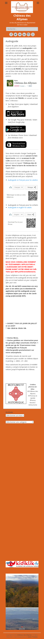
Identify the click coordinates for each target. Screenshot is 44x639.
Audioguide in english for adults (20, 207)
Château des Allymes (24, 635)
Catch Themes (33, 637)
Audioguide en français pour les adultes (23, 180)
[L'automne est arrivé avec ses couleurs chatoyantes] (22, 591)
